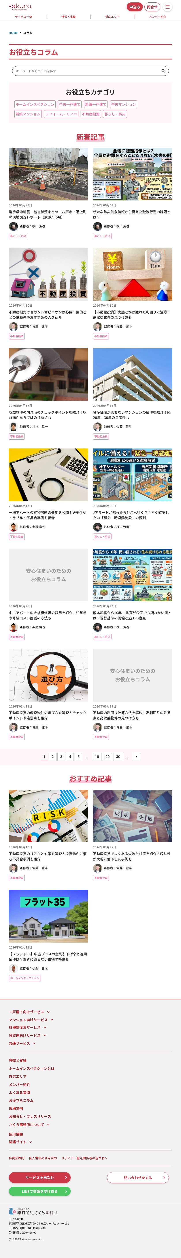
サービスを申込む (40, 1177)
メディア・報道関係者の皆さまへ (84, 1158)
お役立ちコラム (21, 1100)
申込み (134, 6)
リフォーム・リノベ (61, 114)
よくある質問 (19, 1092)
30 (118, 757)
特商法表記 (16, 1158)
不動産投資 (91, 114)
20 (107, 757)
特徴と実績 (68, 17)
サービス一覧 (23, 17)
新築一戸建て (95, 104)
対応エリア (112, 17)
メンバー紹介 (19, 1084)
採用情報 (16, 1134)
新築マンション (28, 114)
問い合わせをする (138, 1177)
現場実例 (16, 1108)
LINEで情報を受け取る (40, 1191)
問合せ (152, 6)
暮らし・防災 (115, 114)
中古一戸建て (69, 104)
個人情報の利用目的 (43, 1158)
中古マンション (123, 104)
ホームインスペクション (35, 104)
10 (97, 757)
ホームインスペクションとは (32, 1068)
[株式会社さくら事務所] (20, 6)
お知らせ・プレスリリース (30, 1116)
